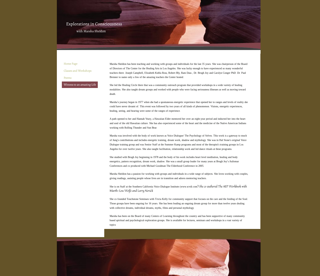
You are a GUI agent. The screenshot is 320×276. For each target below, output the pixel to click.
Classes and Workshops (77, 71)
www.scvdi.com (189, 186)
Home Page (70, 64)
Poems (67, 78)
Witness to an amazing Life (80, 85)
